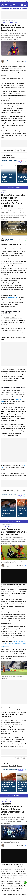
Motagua (19, 765)
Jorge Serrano (4, 765)
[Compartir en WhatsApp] (18, 150)
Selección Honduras (15, 8)
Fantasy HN (7, 1)
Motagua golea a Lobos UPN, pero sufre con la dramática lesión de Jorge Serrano (14, 644)
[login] (22, 4)
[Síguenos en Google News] (24, 150)
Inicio (2, 20)
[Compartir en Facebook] (15, 150)
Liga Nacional (5, 8)
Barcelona (3, 157)
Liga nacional (8, 524)
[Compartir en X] (21, 150)
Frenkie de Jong (11, 157)
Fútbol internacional (10, 20)
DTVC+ (2, 1)
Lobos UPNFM (12, 765)
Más (6, 190)
